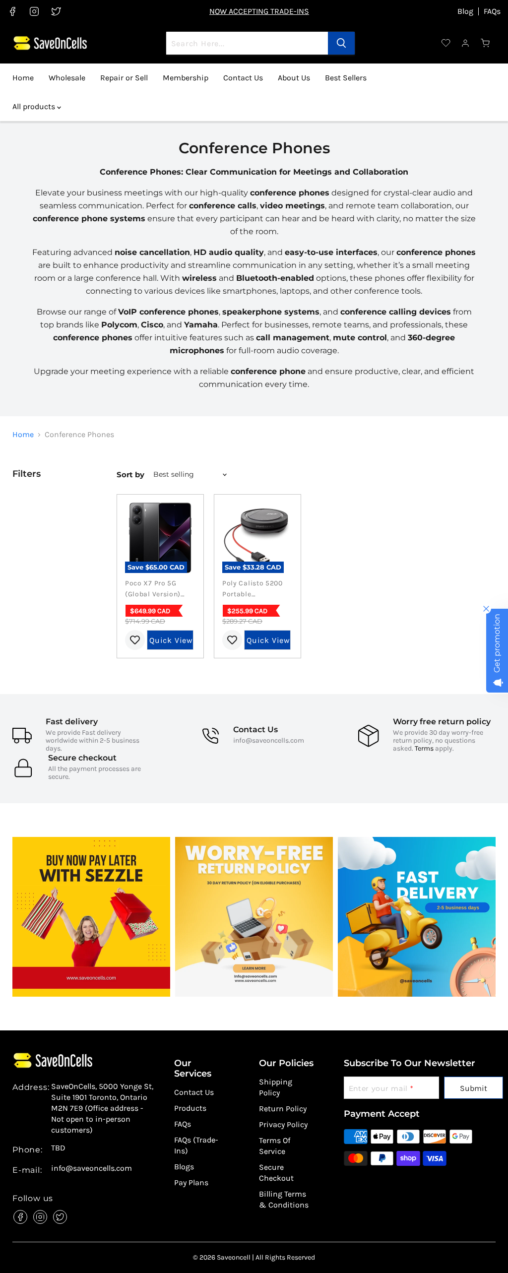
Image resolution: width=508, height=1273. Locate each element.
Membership (185, 77)
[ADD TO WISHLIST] (135, 640)
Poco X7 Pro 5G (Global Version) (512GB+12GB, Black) (153, 589)
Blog (465, 11)
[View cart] (486, 43)
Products (190, 1108)
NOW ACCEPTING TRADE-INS (259, 11)
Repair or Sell (124, 77)
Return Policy (283, 1108)
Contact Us (243, 77)
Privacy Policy (283, 1124)
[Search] (341, 43)
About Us (294, 77)
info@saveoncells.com (268, 740)
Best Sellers (346, 77)
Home (23, 77)
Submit (473, 1088)
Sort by (130, 474)
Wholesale (67, 77)
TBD (58, 1148)
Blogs (184, 1166)
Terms (424, 748)
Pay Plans (191, 1182)
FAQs (492, 11)
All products (34, 106)
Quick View (171, 640)
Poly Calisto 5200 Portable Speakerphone (252, 589)
